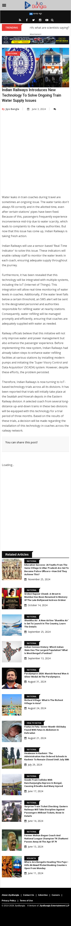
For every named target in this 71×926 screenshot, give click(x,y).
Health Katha (34, 723)
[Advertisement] (35, 155)
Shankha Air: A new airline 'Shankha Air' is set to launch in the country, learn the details (46, 623)
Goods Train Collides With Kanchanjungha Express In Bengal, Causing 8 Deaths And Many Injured (43, 783)
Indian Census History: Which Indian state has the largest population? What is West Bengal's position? (46, 650)
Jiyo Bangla (10, 109)
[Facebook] (26, 20)
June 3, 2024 (39, 109)
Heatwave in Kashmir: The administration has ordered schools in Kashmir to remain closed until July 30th (46, 756)
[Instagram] (40, 20)
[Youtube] (46, 20)
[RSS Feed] (20, 20)
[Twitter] (33, 20)
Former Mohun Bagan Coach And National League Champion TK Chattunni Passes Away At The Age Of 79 (46, 838)
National (13, 53)
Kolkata (31, 858)
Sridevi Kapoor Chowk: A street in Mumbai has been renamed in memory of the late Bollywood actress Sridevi (45, 597)
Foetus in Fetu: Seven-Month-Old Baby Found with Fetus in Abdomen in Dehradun (45, 729)
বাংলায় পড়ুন (37, 13)
